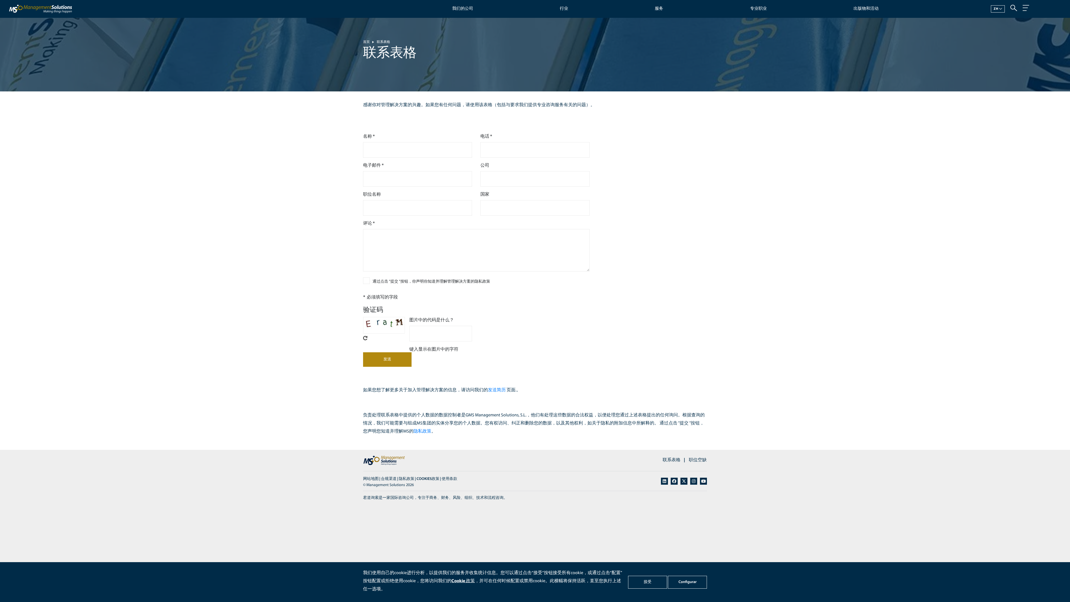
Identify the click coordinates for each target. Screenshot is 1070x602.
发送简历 (497, 390)
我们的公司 (462, 9)
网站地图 (371, 479)
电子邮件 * (373, 165)
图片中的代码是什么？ (431, 320)
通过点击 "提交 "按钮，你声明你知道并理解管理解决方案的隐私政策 (431, 282)
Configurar (688, 582)
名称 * (369, 136)
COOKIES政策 (428, 479)
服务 (659, 9)
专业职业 (758, 9)
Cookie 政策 (463, 581)
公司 (484, 165)
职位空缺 (698, 460)
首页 (366, 42)
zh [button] (996, 9)
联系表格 (383, 42)
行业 (564, 9)
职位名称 (372, 194)
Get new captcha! (365, 338)
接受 (647, 582)
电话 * (486, 136)
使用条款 (449, 479)
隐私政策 (422, 431)
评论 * (369, 223)
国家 (484, 194)
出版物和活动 (866, 9)
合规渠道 (389, 479)
